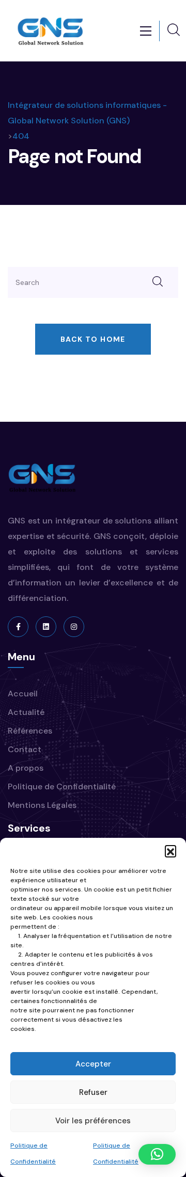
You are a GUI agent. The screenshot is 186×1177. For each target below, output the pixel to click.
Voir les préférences (93, 1121)
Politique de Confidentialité (62, 786)
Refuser (93, 1092)
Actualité (26, 712)
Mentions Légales (42, 805)
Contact (24, 749)
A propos (25, 767)
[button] (170, 851)
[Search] (157, 282)
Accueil (23, 693)
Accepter (93, 1064)
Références (30, 730)
